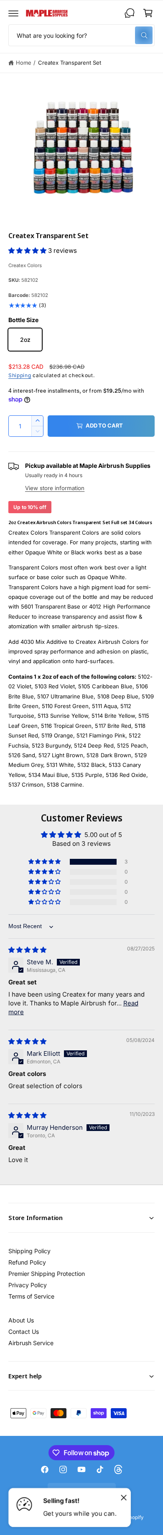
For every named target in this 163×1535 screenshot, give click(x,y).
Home (23, 62)
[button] (13, 13)
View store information (54, 488)
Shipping (19, 375)
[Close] (123, 1497)
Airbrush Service (30, 1342)
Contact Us (23, 1331)
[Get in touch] (129, 13)
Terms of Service (31, 1296)
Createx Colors (25, 265)
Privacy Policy (27, 1284)
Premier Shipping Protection (46, 1273)
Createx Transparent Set (69, 62)
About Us (21, 1320)
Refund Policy (27, 1262)
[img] (27, 950)
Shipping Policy (29, 1250)
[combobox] (81, 35)
